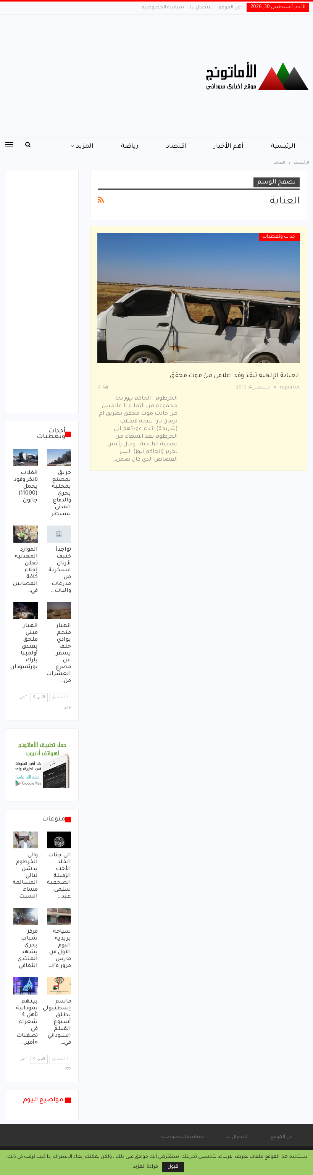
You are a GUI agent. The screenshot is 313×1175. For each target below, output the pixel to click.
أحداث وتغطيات (279, 237)
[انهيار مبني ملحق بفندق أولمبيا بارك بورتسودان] (25, 610)
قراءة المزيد (145, 1167)
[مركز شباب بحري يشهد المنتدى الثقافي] (25, 916)
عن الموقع (229, 7)
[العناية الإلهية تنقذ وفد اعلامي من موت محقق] (198, 298)
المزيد (85, 146)
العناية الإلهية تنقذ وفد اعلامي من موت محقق (235, 375)
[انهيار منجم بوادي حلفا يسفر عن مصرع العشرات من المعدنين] (59, 610)
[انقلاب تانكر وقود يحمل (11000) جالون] (25, 457)
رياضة (130, 146)
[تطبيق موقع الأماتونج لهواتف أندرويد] (42, 765)
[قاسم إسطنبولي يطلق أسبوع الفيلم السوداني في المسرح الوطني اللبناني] (59, 985)
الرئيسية (283, 146)
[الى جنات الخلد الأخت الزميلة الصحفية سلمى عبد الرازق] (59, 840)
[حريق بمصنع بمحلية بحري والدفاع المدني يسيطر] (59, 457)
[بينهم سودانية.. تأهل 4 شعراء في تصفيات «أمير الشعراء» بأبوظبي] (25, 985)
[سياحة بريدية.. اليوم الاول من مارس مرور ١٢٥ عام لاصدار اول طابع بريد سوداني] (59, 916)
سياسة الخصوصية (163, 7)
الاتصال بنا (201, 7)
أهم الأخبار (229, 146)
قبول (173, 1167)
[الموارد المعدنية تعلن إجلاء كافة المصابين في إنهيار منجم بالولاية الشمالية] (25, 533)
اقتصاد (176, 146)
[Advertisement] (104, 76)
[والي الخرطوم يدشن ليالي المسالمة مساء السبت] (25, 840)
